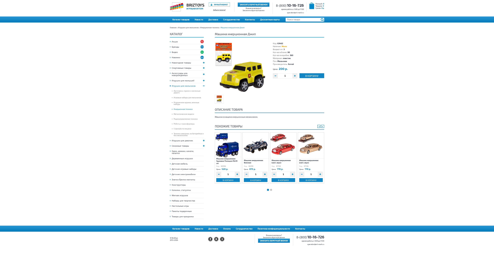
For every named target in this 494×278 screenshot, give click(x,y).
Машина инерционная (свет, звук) (281, 161)
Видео (175, 52)
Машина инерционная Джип (233, 27)
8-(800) (290, 5)
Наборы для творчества (183, 200)
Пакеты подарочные (182, 211)
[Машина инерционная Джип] (240, 67)
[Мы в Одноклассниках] (222, 239)
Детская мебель (180, 163)
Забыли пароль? (219, 10)
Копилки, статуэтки (181, 190)
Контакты (250, 19)
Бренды (175, 47)
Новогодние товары (181, 62)
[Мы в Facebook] (210, 239)
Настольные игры (180, 206)
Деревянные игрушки (182, 158)
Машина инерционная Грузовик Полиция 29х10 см (226, 161)
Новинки (176, 57)
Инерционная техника (209, 27)
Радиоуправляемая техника (186, 119)
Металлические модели (184, 114)
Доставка (213, 19)
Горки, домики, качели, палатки (183, 152)
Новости (199, 19)
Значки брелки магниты (183, 179)
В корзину (311, 75)
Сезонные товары (180, 146)
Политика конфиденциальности (274, 228)
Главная (173, 27)
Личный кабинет (221, 5)
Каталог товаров (180, 228)
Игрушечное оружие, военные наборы (186, 103)
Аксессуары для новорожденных (180, 74)
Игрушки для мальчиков (188, 27)
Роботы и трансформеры (184, 124)
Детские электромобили (184, 174)
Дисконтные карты (270, 19)
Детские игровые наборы (184, 169)
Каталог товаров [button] (180, 19)
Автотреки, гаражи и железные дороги (187, 92)
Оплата (227, 228)
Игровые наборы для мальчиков (187, 97)
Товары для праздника (183, 216)
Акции (175, 41)
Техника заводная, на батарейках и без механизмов (189, 134)
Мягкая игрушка (180, 195)
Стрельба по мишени (182, 129)
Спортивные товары (181, 68)
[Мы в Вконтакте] (216, 239)
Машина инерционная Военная (253, 161)
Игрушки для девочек (182, 140)
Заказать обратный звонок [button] (254, 4)
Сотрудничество (231, 19)
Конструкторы (179, 185)
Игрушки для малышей (183, 80)
